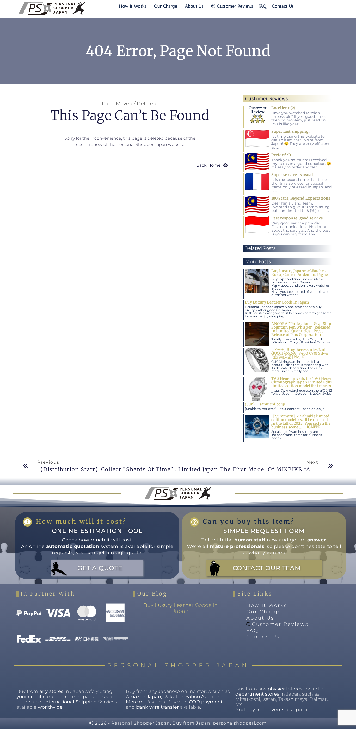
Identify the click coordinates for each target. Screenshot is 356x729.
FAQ (263, 6)
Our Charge (165, 6)
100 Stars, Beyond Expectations (300, 198)
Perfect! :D (281, 155)
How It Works (132, 6)
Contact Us (283, 6)
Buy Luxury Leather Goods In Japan (277, 302)
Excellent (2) (283, 108)
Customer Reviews (235, 6)
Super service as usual (292, 174)
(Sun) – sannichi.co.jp (265, 404)
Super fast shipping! (290, 131)
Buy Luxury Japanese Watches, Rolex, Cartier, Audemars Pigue (299, 273)
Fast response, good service (297, 218)
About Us (194, 6)
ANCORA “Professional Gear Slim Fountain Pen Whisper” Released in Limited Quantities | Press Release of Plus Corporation (301, 329)
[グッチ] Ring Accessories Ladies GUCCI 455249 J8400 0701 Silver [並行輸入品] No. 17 (300, 353)
